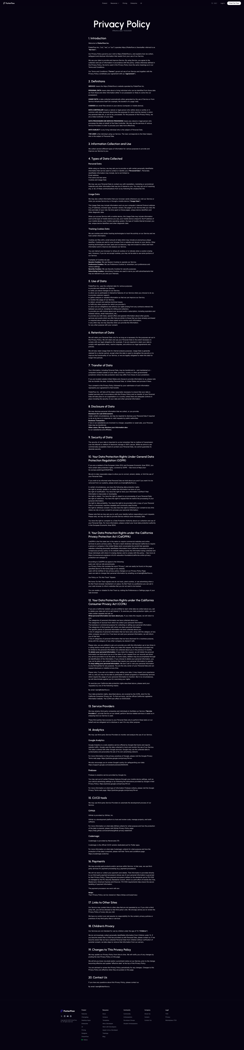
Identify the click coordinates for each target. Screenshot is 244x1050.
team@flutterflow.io (129, 483)
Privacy (167, 1017)
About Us (147, 1014)
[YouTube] (68, 1016)
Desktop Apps (86, 1020)
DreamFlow (85, 1036)
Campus (105, 1017)
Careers (146, 1017)
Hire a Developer (108, 1023)
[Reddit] (71, 1016)
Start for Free (234, 3)
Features (84, 1014)
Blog (104, 1036)
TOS (166, 1014)
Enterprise (134, 3)
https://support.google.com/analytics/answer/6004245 (108, 765)
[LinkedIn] (65, 1016)
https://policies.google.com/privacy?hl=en (116, 758)
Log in (223, 3)
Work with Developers (109, 1027)
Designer (84, 1033)
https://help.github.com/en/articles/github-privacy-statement (110, 830)
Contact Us (147, 1020)
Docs (104, 1014)
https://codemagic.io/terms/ (98, 854)
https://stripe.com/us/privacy (126, 895)
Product (104, 3)
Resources (114, 3)
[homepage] (9, 3)
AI (141, 3)
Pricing (125, 3)
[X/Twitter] (62, 1016)
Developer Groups (129, 1020)
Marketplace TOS (171, 1020)
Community (127, 1014)
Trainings (105, 1033)
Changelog (85, 1017)
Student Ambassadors (130, 1023)
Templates (106, 1020)
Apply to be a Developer (110, 1030)
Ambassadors (128, 1017)
